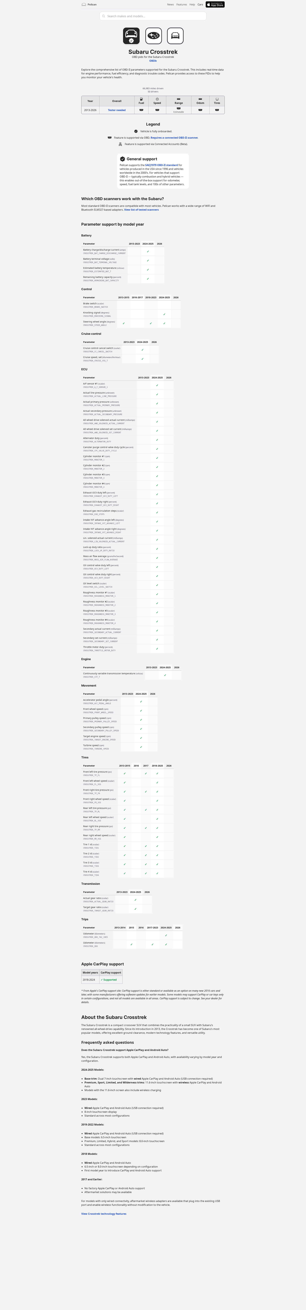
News (170, 4)
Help (192, 4)
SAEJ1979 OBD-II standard (161, 165)
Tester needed (117, 110)
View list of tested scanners (141, 209)
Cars (200, 4)
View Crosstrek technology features (103, 1214)
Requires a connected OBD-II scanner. (174, 137)
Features (181, 4)
